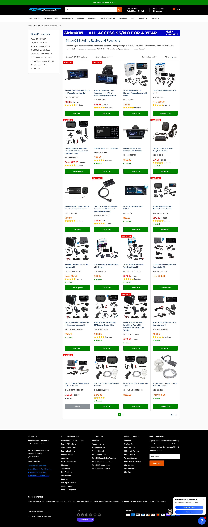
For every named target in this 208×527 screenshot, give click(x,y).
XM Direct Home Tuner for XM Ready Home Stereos (163, 149)
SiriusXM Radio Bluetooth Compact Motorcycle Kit (77, 265)
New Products (66, 472)
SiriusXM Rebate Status (101, 468)
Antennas (80, 18)
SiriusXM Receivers (68, 447)
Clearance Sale (66, 475)
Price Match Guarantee (132, 461)
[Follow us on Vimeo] (99, 514)
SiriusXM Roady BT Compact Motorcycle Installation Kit (163, 207)
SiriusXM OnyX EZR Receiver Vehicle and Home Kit (133, 265)
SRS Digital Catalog (68, 483)
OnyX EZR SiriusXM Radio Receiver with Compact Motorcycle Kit (77, 323)
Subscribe (157, 463)
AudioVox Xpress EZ (38, 65)
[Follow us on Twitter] (82, 514)
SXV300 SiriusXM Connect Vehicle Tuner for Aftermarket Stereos (77, 207)
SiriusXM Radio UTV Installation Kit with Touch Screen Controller (77, 92)
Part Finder (123, 18)
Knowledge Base (98, 447)
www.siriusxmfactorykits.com (39, 469)
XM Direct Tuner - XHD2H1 (40, 46)
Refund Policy (129, 454)
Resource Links (98, 444)
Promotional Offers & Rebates (72, 440)
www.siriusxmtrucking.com (38, 475)
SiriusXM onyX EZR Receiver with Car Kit (164, 92)
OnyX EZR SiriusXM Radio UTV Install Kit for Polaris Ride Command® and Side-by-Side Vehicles (133, 326)
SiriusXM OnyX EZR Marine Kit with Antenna (135, 384)
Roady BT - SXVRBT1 (38, 39)
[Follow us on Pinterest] (90, 514)
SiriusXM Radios (34, 18)
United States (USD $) (36, 511)
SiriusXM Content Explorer (102, 461)
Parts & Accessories (107, 18)
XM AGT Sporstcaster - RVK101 (42, 61)
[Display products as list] (175, 57)
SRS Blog (95, 440)
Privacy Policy (129, 447)
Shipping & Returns (131, 451)
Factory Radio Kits (51, 18)
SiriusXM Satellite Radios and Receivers (47, 26)
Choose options (165, 113)
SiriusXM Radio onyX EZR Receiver (106, 148)
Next (172, 415)
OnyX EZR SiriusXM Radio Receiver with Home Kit (106, 265)
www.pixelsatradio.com (37, 472)
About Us (127, 440)
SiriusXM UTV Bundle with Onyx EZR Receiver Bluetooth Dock (105, 323)
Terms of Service (130, 458)
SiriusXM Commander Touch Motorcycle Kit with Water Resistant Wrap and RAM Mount (105, 93)
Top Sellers (65, 468)
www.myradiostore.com (37, 466)
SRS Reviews (129, 465)
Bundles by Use (67, 18)
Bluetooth (92, 18)
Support (141, 18)
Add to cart (77, 113)
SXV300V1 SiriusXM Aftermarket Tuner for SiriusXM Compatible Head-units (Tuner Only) (105, 208)
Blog (133, 18)
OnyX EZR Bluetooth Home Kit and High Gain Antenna (77, 384)
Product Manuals (98, 451)
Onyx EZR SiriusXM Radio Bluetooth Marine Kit (106, 384)
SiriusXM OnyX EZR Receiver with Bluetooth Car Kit (164, 265)
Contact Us (155, 18)
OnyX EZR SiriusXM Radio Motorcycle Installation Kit (132, 149)
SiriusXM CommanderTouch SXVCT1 (133, 207)
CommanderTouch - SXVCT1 (41, 57)
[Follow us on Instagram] (86, 514)
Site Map (127, 472)
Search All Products (68, 444)
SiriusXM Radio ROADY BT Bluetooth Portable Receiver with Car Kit (135, 93)
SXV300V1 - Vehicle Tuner (40, 50)
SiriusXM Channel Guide (101, 465)
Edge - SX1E (35, 68)
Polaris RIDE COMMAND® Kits (42, 54)
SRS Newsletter (130, 468)
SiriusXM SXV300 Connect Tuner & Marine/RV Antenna (165, 384)
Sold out (77, 406)
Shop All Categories (68, 489)
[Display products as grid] (172, 57)
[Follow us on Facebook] (78, 514)
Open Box (64, 479)
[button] (202, 521)
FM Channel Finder (99, 454)
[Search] (119, 9)
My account (157, 11)
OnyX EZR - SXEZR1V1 (39, 43)
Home (30, 26)
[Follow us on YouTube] (95, 514)
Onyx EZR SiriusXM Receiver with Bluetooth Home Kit (164, 323)
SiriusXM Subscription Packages (104, 458)
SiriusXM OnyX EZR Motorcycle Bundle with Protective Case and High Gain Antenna (76, 150)
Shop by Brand (66, 486)
